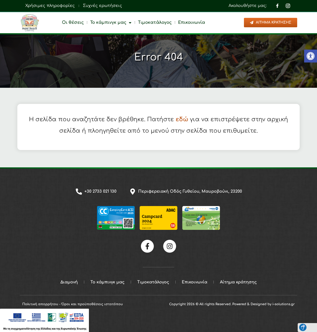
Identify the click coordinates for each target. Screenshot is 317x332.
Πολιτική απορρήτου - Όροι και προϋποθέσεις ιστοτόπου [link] (72, 304)
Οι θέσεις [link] (73, 22)
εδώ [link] (182, 119)
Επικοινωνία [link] (191, 22)
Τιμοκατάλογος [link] (155, 22)
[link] (310, 56)
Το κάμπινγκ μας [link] (108, 22)
